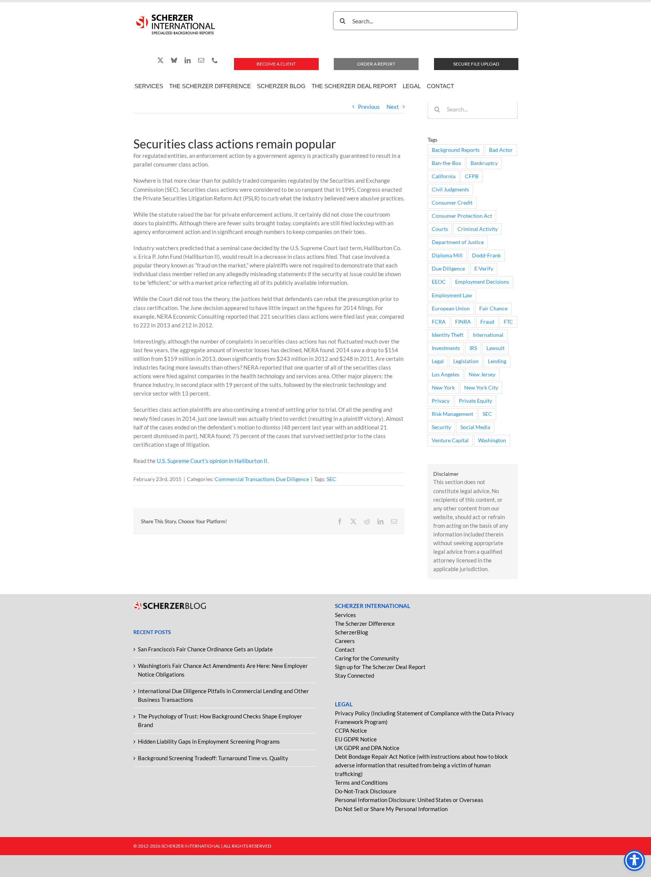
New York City (481, 388)
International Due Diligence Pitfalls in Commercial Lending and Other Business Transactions (223, 695)
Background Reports (456, 150)
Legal (438, 361)
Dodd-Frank (486, 255)
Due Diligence (448, 269)
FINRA (463, 322)
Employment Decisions (482, 282)
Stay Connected (354, 675)
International (488, 335)
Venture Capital (450, 440)
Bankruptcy (484, 163)
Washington (492, 440)
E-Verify (483, 269)
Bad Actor (501, 150)
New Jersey (482, 374)
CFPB (471, 176)
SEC (331, 479)
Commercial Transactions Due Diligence (262, 479)
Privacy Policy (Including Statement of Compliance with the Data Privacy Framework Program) (424, 717)
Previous (369, 106)
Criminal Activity (477, 229)
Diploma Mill (447, 255)
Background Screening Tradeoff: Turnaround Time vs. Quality (213, 758)
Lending (497, 361)
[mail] (201, 60)
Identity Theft (447, 335)
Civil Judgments (450, 189)
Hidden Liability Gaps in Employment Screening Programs (209, 741)
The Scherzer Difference (365, 623)
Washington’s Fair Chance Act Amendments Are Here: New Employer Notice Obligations (223, 670)
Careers (345, 640)
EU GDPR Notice (356, 739)
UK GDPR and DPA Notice (367, 747)
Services (345, 614)
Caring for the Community (367, 658)
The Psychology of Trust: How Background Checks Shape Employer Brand (220, 720)
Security (441, 427)
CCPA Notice (351, 730)
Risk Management (452, 414)
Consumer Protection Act (462, 216)
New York (443, 388)
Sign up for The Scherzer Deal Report (380, 666)
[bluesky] (174, 60)
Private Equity (475, 401)
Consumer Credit (452, 203)
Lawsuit (495, 348)
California (443, 176)
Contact (345, 649)
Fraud (487, 322)
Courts (440, 229)
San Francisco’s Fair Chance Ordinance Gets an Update (205, 649)
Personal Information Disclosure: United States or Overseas (409, 799)
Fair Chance (493, 309)
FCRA (439, 322)
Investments (446, 348)
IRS (473, 348)
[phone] (215, 60)
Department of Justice (458, 242)
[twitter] (160, 60)
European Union (451, 309)
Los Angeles (445, 374)
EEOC (439, 282)
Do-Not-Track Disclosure (365, 791)
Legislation (465, 361)
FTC (508, 322)
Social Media (475, 427)
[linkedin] (188, 60)
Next (393, 106)
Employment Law (452, 295)
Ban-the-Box (446, 163)
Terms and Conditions (361, 782)
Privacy (440, 401)
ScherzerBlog (351, 632)
